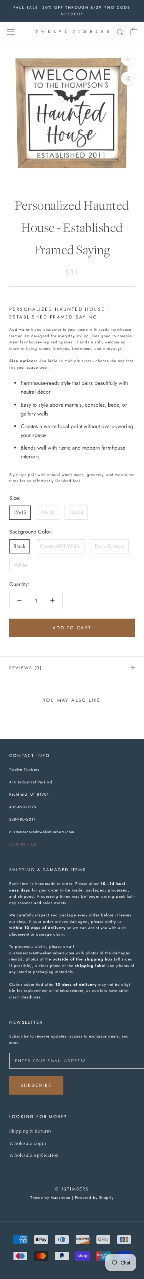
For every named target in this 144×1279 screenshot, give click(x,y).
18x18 (47, 512)
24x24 (76, 512)
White (20, 565)
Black (19, 546)
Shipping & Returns (30, 1131)
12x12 (19, 512)
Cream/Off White (60, 546)
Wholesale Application (34, 1155)
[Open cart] (134, 31)
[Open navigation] (11, 31)
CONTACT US (22, 844)
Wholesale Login (27, 1143)
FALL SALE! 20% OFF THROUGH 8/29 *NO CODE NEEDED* (72, 11)
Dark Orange (109, 546)
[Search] (120, 31)
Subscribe (36, 1085)
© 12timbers (72, 1189)
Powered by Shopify (94, 1197)
